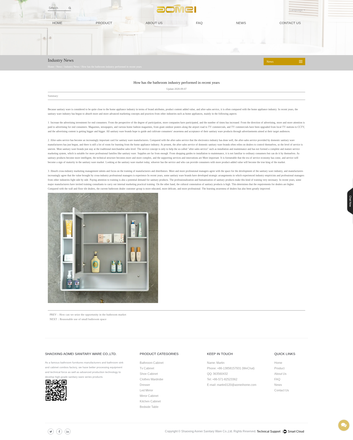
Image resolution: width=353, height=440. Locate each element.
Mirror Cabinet (149, 395)
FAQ (199, 23)
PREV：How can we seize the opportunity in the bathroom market (88, 314)
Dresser (145, 384)
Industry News (71, 66)
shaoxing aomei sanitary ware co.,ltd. (81, 354)
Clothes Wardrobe (151, 379)
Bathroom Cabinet (151, 362)
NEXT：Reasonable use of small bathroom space (78, 319)
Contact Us (290, 23)
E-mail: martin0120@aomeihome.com (231, 384)
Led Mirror (146, 390)
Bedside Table (149, 406)
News (241, 23)
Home (57, 23)
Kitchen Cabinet (150, 401)
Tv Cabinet (147, 368)
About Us (154, 23)
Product (104, 23)
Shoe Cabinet (149, 373)
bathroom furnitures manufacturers (80, 362)
